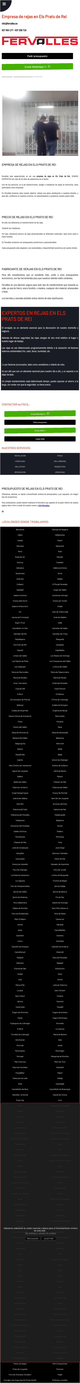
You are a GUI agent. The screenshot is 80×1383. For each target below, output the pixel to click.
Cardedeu (60, 645)
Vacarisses (20, 573)
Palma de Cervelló (20, 1078)
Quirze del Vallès (20, 892)
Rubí (60, 551)
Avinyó (60, 826)
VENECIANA (20, 461)
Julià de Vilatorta (60, 985)
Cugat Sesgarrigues (20, 793)
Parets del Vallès (20, 727)
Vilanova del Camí (20, 809)
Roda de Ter (20, 557)
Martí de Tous (59, 1062)
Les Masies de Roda (20, 661)
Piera (20, 721)
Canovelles (20, 859)
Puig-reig (20, 1100)
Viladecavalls (60, 815)
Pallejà (60, 1078)
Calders (60, 831)
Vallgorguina (20, 743)
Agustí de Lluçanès (20, 771)
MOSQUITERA (59, 466)
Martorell (60, 743)
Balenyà (20, 705)
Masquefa (60, 639)
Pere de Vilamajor (20, 870)
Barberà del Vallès (20, 738)
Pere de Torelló (60, 870)
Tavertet (60, 1001)
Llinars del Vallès (20, 656)
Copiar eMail (40, 439)
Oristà (59, 979)
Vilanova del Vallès (60, 787)
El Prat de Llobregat (60, 699)
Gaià (60, 1040)
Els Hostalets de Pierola (20, 699)
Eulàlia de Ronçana (60, 705)
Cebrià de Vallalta (20, 798)
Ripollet (60, 557)
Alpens (20, 749)
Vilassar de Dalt (60, 782)
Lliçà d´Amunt (60, 688)
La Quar (20, 990)
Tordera (60, 996)
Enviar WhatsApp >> (36, 66)
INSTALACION (20, 455)
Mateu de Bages (20, 1363)
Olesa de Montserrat (20, 732)
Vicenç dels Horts (20, 601)
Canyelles (20, 853)
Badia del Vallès (20, 782)
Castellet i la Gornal (20, 1095)
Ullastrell (60, 952)
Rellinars (20, 963)
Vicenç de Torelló (60, 601)
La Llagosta (20, 881)
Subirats (20, 579)
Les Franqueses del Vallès (60, 661)
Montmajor (60, 1051)
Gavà (60, 727)
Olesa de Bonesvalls (60, 732)
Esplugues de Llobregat (20, 1023)
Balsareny (60, 738)
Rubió (60, 540)
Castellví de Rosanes (20, 946)
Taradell (60, 1007)
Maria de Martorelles (20, 672)
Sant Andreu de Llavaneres (20, 765)
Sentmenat (20, 1040)
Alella (60, 749)
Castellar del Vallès (60, 628)
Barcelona (20, 529)
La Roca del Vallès (60, 667)
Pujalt (60, 1374)
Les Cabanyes (20, 667)
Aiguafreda (20, 754)
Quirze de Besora (60, 892)
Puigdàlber (20, 1073)
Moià (20, 1084)
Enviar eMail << (40, 430)
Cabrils (20, 760)
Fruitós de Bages (60, 881)
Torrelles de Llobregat (20, 1034)
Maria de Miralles (20, 677)
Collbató (20, 584)
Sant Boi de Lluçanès (60, 798)
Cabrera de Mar (60, 809)
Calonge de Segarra (60, 529)
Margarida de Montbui (60, 1056)
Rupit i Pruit (20, 623)
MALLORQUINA (60, 461)
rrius (60, 1100)
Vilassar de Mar (20, 842)
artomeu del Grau (60, 804)
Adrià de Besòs (60, 771)
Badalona (60, 820)
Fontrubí (20, 1045)
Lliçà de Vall (20, 688)
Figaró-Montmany (60, 1018)
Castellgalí (60, 1084)
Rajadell (60, 963)
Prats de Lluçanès (20, 1369)
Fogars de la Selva (59, 1012)
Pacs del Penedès (60, 957)
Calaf (60, 623)
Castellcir (20, 935)
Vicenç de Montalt (59, 793)
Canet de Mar (59, 859)
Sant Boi (20, 804)
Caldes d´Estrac (20, 831)
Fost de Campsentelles (20, 886)
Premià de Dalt (20, 968)
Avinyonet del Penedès (20, 826)
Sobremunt (60, 968)
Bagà (60, 754)
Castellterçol (20, 952)
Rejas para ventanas (7, 76)
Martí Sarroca (20, 1062)
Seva (60, 974)
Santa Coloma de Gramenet (20, 716)
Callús (20, 535)
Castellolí (60, 1067)
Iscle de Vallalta (60, 617)
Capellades (59, 650)
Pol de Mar (60, 897)
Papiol (59, 1073)
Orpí (20, 979)
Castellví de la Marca (60, 946)
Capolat (20, 650)
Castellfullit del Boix (20, 1089)
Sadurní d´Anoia (20, 595)
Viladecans (20, 820)
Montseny (60, 837)
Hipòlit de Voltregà (60, 902)
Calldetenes (60, 535)
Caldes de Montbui (20, 908)
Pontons (59, 1369)
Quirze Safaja (60, 886)
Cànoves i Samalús (60, 853)
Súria (60, 573)
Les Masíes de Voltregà (59, 656)
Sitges (20, 974)
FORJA (60, 455)
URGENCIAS (60, 472)
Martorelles (60, 716)
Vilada (59, 606)
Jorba (60, 1045)
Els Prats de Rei (20, 645)
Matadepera (20, 639)
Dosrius (20, 562)
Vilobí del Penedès (60, 683)
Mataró (60, 776)
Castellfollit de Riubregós (60, 1089)
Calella (20, 540)
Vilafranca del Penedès (20, 815)
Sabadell (20, 590)
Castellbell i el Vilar (20, 628)
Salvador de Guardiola (60, 864)
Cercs (20, 941)
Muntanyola (20, 837)
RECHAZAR (32, 1238)
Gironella (60, 1023)
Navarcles (60, 546)
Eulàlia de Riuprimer (20, 710)
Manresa (20, 546)
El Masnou (60, 694)
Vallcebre (20, 568)
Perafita (60, 721)
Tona (60, 842)
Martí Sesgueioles (59, 1363)
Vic (20, 612)
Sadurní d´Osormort (20, 606)
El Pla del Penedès (60, 584)
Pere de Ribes (60, 913)
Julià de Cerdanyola (20, 848)
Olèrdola (60, 924)
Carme (20, 924)
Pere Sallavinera (20, 902)
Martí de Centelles (20, 1067)
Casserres (60, 919)
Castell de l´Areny (60, 1095)
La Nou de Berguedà (60, 875)
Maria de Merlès (59, 677)
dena (20, 930)
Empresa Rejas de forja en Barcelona (23, 76)
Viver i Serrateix (20, 683)
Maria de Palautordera (60, 672)
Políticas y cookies (60, 1380)
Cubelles (59, 562)
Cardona (59, 935)
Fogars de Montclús (20, 1012)
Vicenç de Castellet (20, 864)
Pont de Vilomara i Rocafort (20, 1374)
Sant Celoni (20, 996)
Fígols (20, 1018)
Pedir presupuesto (37, 56)
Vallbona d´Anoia (60, 568)
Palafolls (20, 957)
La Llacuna (60, 1029)
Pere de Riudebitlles (20, 913)
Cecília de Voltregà (60, 595)
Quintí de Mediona (20, 897)
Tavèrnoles (20, 1007)
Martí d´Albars (20, 919)
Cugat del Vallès (59, 590)
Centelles (60, 941)
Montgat (20, 1056)
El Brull (20, 1029)
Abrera (20, 1001)
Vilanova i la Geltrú (20, 787)
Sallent (20, 776)
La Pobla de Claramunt (20, 875)
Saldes (60, 579)
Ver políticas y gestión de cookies (40, 1233)
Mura (20, 551)
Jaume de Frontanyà (20, 617)
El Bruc (20, 694)
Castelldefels (60, 930)
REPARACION (20, 472)
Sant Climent (60, 990)
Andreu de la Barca (60, 765)
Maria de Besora (60, 1034)
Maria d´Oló (20, 985)
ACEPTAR (48, 1238)
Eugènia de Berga (60, 710)
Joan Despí (59, 848)
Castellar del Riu (20, 634)
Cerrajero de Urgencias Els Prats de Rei (20, 1380)
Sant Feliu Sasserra (60, 908)
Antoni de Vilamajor (60, 760)
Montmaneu (20, 1051)
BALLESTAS (20, 466)
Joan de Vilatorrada (60, 612)
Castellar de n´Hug (59, 634)
